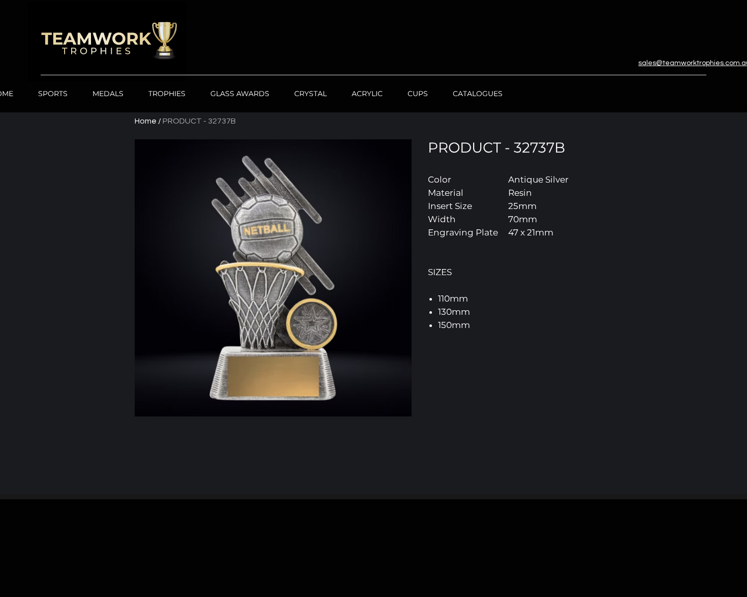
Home (146, 121)
